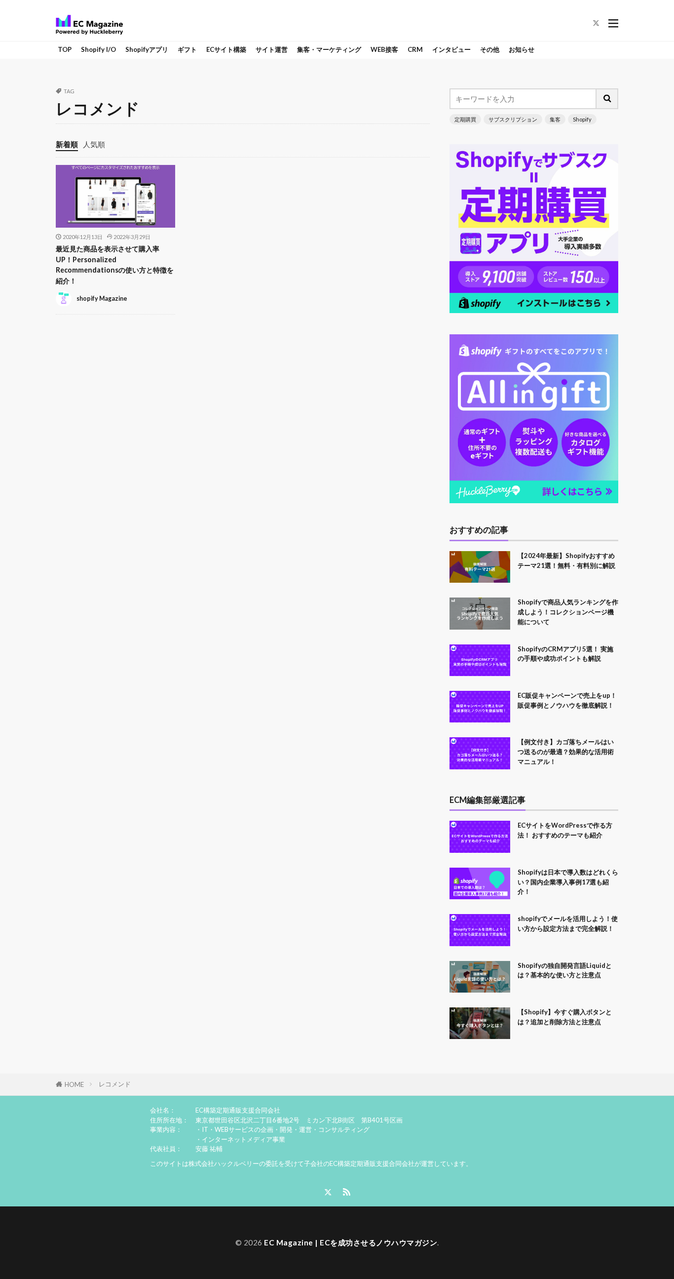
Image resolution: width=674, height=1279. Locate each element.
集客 (555, 119)
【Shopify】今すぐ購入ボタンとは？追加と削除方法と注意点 (565, 1017)
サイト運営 (272, 49)
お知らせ (521, 49)
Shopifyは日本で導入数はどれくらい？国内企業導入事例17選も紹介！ (568, 882)
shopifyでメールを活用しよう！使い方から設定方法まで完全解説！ (568, 923)
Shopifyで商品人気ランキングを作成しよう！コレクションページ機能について (568, 612)
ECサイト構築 (226, 49)
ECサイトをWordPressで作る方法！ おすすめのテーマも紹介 (565, 830)
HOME (74, 1084)
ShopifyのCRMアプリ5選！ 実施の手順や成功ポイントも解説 (565, 654)
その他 (489, 49)
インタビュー (451, 49)
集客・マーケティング (329, 49)
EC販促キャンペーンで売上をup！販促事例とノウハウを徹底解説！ (567, 700)
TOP (65, 49)
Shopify (582, 119)
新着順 (67, 144)
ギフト (187, 49)
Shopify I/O (98, 49)
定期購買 (465, 119)
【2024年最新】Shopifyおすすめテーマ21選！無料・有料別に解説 (566, 560)
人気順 (94, 144)
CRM (415, 49)
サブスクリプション (512, 119)
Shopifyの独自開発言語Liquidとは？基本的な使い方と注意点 (565, 970)
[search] (607, 98)
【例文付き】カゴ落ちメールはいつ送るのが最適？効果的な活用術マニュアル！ (566, 751)
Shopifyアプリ (146, 49)
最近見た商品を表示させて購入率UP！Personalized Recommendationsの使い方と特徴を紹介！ (115, 264)
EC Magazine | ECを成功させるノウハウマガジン (350, 1242)
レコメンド (115, 1084)
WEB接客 (384, 49)
